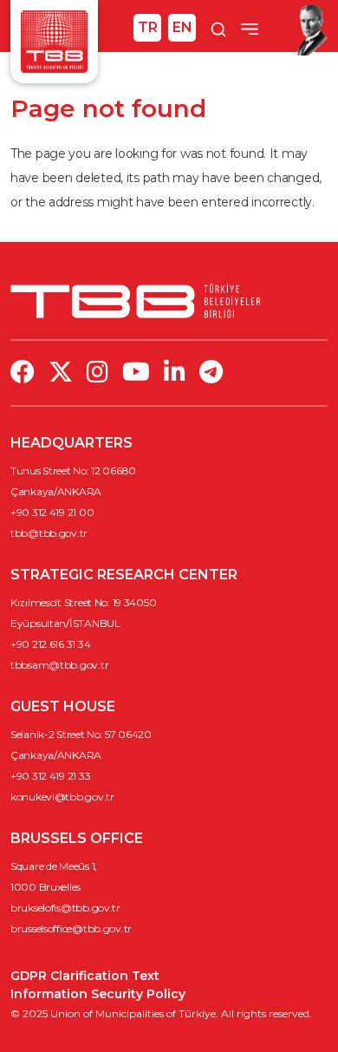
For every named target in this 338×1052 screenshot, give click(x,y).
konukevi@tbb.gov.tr (62, 796)
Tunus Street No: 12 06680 (73, 470)
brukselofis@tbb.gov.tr (65, 907)
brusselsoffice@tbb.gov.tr (71, 928)
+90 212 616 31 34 (50, 643)
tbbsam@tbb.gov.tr (59, 664)
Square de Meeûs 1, (53, 865)
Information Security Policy (97, 994)
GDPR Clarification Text (84, 975)
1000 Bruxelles (45, 886)
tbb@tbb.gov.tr (49, 532)
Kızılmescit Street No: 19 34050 (83, 602)
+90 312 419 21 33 (50, 775)
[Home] (54, 40)
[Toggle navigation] (249, 28)
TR (148, 27)
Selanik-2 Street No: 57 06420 (81, 734)
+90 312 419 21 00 (52, 512)
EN (182, 27)
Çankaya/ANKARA (55, 491)
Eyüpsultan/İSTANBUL (65, 623)
